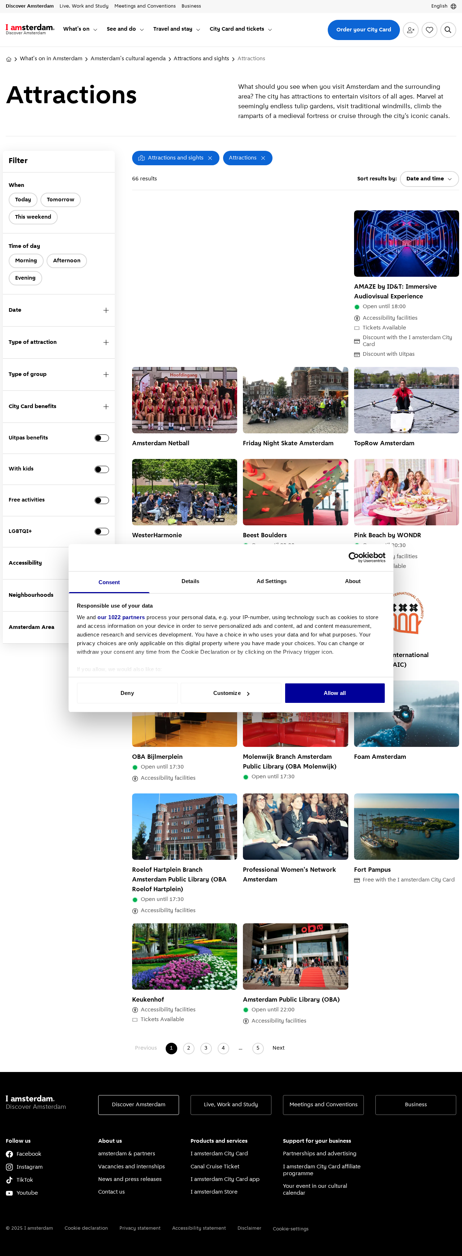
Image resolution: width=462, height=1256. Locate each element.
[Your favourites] (429, 30)
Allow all (335, 693)
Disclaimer (249, 1228)
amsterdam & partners (126, 1154)
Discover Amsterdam (138, 1105)
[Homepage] (9, 59)
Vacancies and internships (131, 1167)
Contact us (111, 1192)
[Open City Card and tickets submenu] (270, 29)
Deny (127, 693)
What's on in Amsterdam (51, 59)
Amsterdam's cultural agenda (128, 59)
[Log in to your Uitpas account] (411, 30)
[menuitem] (80, 30)
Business (416, 1105)
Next (278, 1048)
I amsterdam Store (214, 1192)
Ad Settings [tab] (272, 581)
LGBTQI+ (20, 531)
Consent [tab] (109, 582)
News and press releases (130, 1179)
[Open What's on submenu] (95, 29)
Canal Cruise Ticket (215, 1167)
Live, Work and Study (231, 1105)
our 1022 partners (121, 617)
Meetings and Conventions (323, 1105)
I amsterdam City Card (219, 1154)
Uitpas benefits (28, 438)
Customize (227, 693)
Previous (146, 1048)
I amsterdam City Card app (225, 1179)
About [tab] (353, 581)
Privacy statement (140, 1228)
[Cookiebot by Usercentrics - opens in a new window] (353, 557)
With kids (21, 469)
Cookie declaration (86, 1228)
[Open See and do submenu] (142, 29)
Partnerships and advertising (320, 1154)
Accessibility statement (199, 1228)
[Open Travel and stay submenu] (198, 29)
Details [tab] (190, 581)
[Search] (448, 30)
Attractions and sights (201, 59)
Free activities (27, 500)
